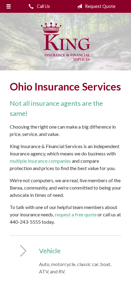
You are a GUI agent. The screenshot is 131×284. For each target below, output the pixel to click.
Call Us (43, 6)
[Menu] (8, 6)
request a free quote (76, 214)
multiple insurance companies (40, 161)
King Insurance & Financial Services (65, 42)
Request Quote (99, 6)
